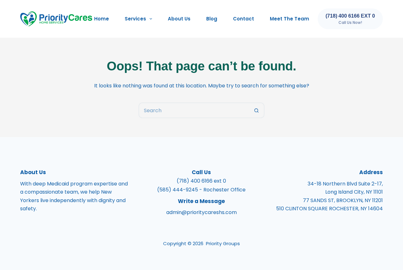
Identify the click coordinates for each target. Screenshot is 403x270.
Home (101, 18)
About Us (179, 18)
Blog (211, 18)
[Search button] (256, 110)
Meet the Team (289, 18)
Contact (243, 18)
